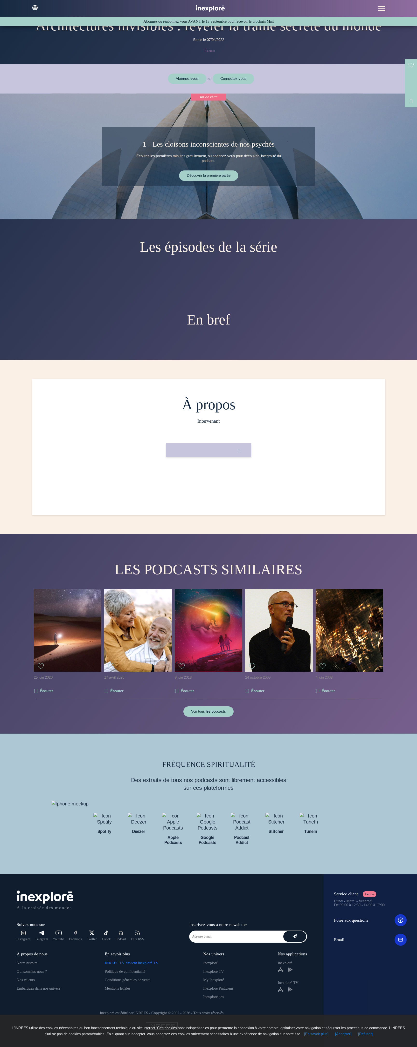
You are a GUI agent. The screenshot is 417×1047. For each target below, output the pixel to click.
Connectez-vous (233, 78)
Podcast (121, 939)
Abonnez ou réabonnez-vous (165, 21)
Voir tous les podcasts (208, 711)
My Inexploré (213, 980)
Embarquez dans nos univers (38, 988)
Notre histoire (27, 963)
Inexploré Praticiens (218, 988)
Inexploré (210, 963)
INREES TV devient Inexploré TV (132, 963)
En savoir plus (208, 473)
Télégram (41, 939)
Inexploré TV (213, 971)
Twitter (92, 939)
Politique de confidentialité (125, 971)
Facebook (75, 939)
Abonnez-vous (187, 78)
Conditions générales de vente (127, 980)
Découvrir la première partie (208, 175)
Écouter (46, 691)
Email (339, 939)
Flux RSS (137, 939)
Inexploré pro (213, 997)
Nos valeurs (26, 980)
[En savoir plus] (316, 1034)
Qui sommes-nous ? (32, 971)
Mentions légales (117, 988)
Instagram (23, 939)
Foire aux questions (351, 920)
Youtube (58, 939)
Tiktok (106, 939)
